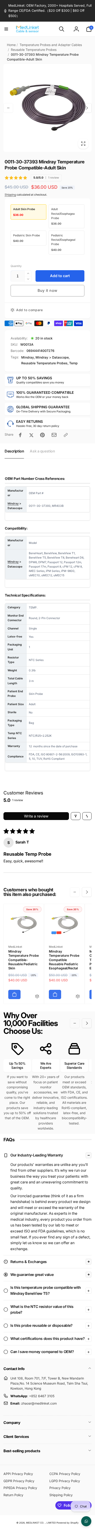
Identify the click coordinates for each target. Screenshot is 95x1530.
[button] (6, 29)
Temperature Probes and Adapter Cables (51, 45)
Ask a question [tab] (42, 451)
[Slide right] (87, 108)
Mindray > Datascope (52, 357)
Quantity (16, 265)
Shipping (10, 194)
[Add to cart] (14, 994)
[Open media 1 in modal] (47, 108)
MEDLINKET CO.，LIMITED (41, 1522)
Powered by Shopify (67, 1522)
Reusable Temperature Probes (33, 50)
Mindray (27, 357)
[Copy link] (65, 435)
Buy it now (47, 290)
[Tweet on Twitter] (31, 435)
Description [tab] (14, 451)
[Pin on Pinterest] (42, 435)
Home (11, 45)
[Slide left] (8, 108)
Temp (73, 363)
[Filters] (75, 816)
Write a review (36, 816)
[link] (47, 10)
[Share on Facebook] (20, 435)
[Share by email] (54, 435)
